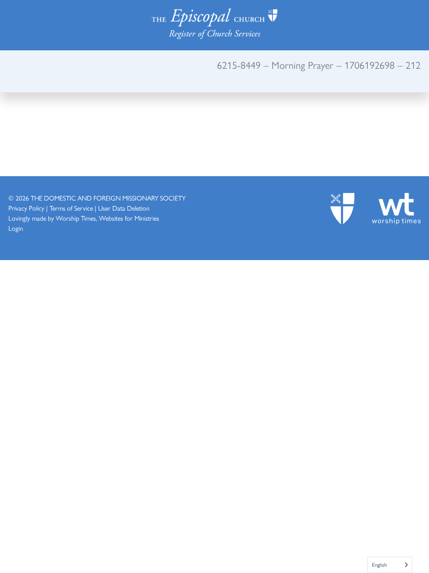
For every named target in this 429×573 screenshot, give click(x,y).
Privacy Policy (26, 208)
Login (15, 228)
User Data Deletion (124, 208)
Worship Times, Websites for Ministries (107, 218)
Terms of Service (71, 208)
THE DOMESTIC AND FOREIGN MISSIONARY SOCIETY (108, 198)
